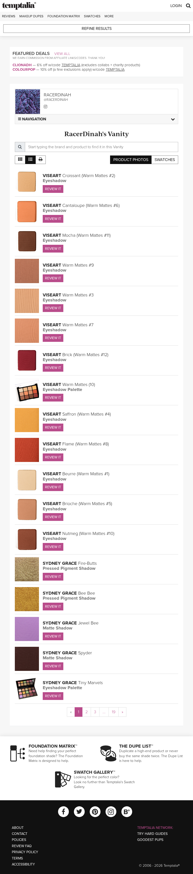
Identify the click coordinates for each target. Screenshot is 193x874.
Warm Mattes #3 (68, 295)
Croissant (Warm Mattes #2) (79, 175)
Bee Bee (69, 593)
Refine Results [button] (97, 28)
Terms (17, 858)
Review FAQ (22, 846)
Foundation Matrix (63, 16)
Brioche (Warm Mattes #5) (77, 503)
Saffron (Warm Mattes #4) (77, 414)
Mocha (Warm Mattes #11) (77, 235)
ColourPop (24, 69)
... (104, 711)
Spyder (67, 653)
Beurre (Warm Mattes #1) (76, 473)
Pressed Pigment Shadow (69, 568)
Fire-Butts (70, 563)
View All (62, 53)
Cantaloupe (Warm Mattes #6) (81, 205)
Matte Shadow (57, 628)
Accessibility (23, 864)
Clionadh (22, 65)
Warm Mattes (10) (69, 384)
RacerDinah (57, 95)
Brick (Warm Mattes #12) (75, 354)
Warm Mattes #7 (68, 325)
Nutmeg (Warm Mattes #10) (78, 533)
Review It (53, 189)
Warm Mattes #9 (68, 265)
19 (113, 711)
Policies (19, 840)
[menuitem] (71, 712)
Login (176, 5)
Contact (19, 834)
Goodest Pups (150, 840)
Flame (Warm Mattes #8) (76, 444)
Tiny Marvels (73, 682)
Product (130, 159)
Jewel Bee (71, 623)
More (109, 16)
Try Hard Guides (152, 834)
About (18, 828)
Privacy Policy (25, 852)
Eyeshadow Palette (62, 389)
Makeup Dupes (31, 16)
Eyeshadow (54, 180)
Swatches (92, 16)
